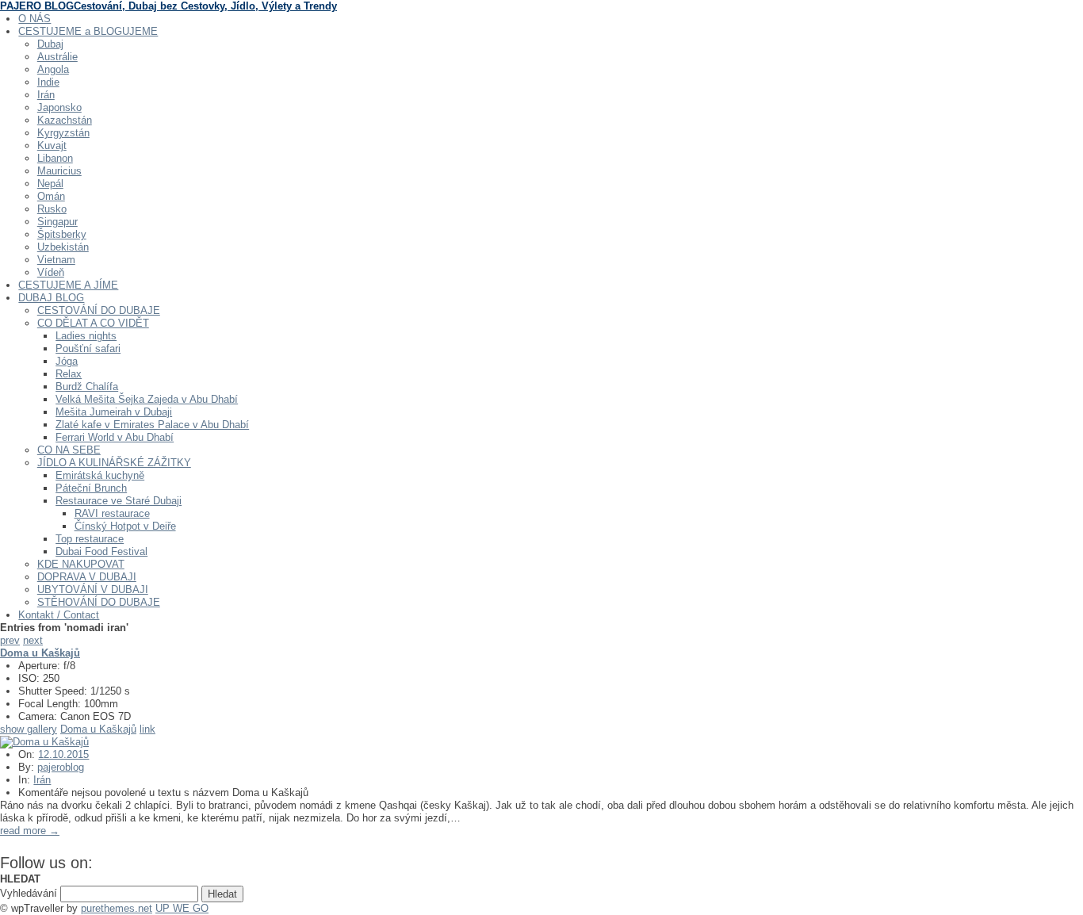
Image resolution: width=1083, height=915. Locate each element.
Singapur (57, 222)
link (147, 729)
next (33, 640)
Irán (46, 95)
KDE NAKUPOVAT (80, 564)
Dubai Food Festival (101, 551)
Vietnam (56, 260)
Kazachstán (64, 120)
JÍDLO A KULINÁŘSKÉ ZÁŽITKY (114, 463)
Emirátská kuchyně (99, 475)
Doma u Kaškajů (98, 729)
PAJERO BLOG (168, 6)
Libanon (55, 158)
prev (10, 640)
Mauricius (59, 171)
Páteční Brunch (91, 488)
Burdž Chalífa (86, 386)
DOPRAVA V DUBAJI (86, 577)
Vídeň (50, 272)
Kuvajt (52, 145)
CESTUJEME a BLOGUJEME (88, 31)
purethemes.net (116, 908)
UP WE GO (182, 908)
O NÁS (34, 19)
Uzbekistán (63, 247)
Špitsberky (61, 234)
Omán (51, 196)
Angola (53, 69)
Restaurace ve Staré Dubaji (118, 501)
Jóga (66, 361)
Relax (68, 374)
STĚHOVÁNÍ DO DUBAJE (98, 602)
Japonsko (59, 107)
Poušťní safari (88, 348)
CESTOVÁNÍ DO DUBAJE (98, 310)
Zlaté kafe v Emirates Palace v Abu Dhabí (152, 425)
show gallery (28, 729)
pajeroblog (60, 767)
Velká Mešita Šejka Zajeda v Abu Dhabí (146, 399)
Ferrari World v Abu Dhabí (114, 437)
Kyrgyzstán (63, 133)
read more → (29, 831)
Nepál (50, 184)
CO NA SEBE (69, 450)
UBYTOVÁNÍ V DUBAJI (92, 589)
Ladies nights (86, 336)
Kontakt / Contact (58, 615)
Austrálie (57, 57)
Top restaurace (89, 539)
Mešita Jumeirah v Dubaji (113, 412)
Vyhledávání (28, 893)
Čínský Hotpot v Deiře (125, 526)
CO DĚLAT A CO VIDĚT (93, 323)
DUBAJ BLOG (51, 298)
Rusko (52, 209)
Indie (48, 82)
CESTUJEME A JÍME (68, 285)
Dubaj (50, 44)
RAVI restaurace (112, 513)
